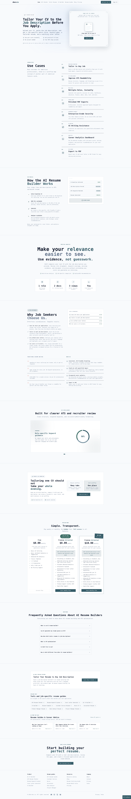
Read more (47, 728)
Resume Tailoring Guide (73, 781)
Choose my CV (89, 38)
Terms (88, 783)
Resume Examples (46, 705)
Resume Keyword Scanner (53, 702)
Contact (89, 779)
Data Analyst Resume (55, 708)
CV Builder (61, 2)
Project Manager (51, 787)
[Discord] (51, 795)
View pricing (82, 494)
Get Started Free (65, 763)
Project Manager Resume (72, 708)
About (88, 776)
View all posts (94, 717)
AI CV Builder (87, 702)
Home (39, 2)
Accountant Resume (89, 705)
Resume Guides (69, 2)
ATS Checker (44, 2)
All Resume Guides (52, 776)
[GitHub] (54, 795)
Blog (75, 2)
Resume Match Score (72, 783)
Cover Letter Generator (71, 702)
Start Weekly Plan (65, 590)
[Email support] (60, 795)
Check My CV (106, 2)
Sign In (115, 2)
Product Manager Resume (38, 708)
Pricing (80, 2)
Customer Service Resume (63, 705)
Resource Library (72, 776)
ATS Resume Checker (37, 702)
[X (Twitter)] (57, 795)
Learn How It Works (88, 679)
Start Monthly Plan (91, 590)
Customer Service (52, 779)
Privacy (89, 781)
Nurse (48, 781)
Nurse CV (76, 705)
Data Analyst (50, 785)
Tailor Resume (53, 2)
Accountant (50, 783)
